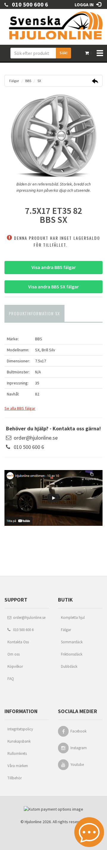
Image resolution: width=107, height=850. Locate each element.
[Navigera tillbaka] (95, 82)
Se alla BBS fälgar (19, 408)
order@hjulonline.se (36, 437)
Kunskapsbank (19, 741)
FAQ (10, 678)
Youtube (77, 764)
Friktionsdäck (71, 654)
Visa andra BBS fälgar (54, 267)
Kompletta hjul (73, 617)
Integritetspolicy (20, 729)
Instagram (78, 747)
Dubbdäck (69, 666)
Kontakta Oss (18, 642)
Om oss (13, 654)
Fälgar (66, 629)
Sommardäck (72, 642)
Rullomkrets (17, 753)
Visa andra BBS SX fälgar (53, 287)
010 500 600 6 (28, 4)
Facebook (78, 731)
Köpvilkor (15, 666)
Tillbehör (14, 778)
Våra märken (17, 765)
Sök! (63, 52)
